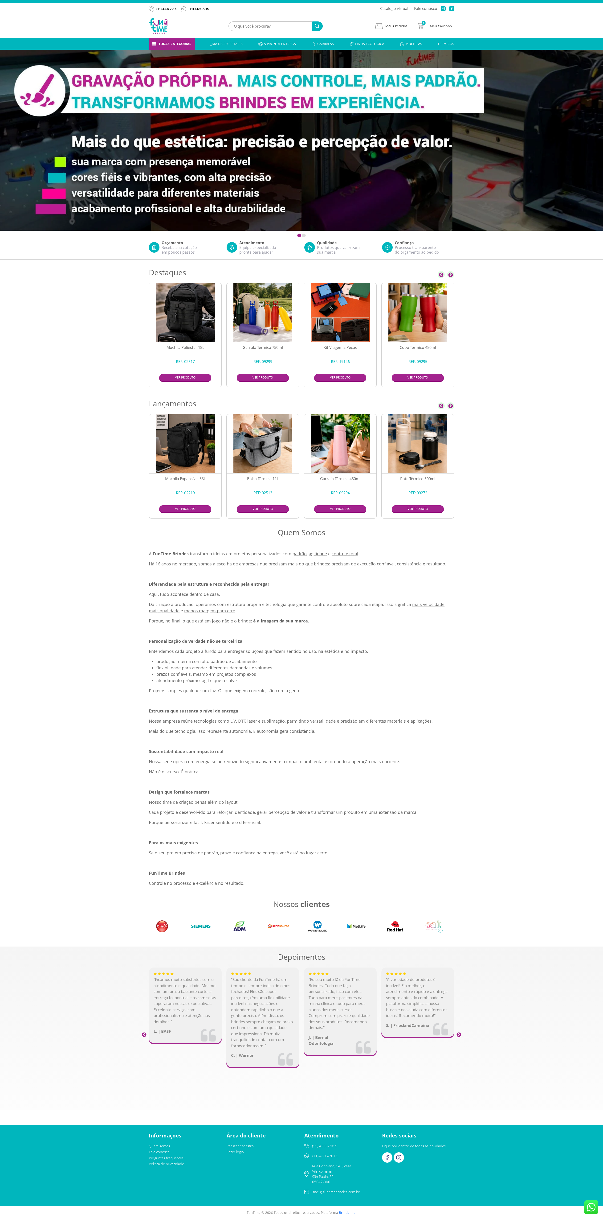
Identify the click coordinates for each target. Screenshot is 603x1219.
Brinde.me (347, 1212)
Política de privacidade (166, 1163)
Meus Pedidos (396, 26)
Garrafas (325, 43)
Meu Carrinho (441, 26)
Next (450, 274)
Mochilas (413, 43)
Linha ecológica (369, 43)
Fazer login (235, 1151)
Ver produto (185, 377)
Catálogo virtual (394, 8)
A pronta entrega (280, 43)
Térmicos (446, 43)
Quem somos (159, 1146)
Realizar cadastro (240, 1146)
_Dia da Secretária (226, 43)
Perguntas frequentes (166, 1158)
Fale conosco (425, 8)
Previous (441, 274)
